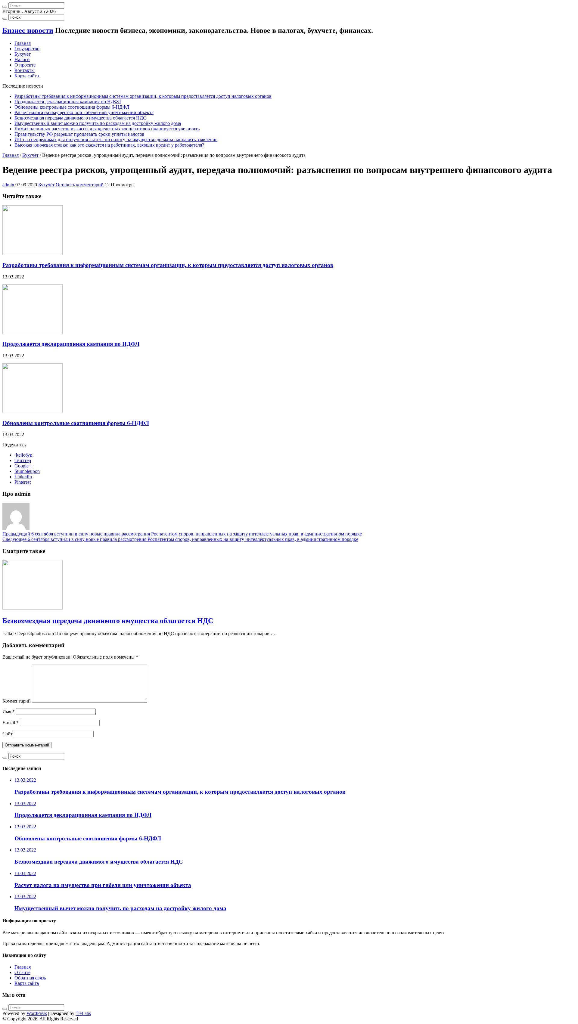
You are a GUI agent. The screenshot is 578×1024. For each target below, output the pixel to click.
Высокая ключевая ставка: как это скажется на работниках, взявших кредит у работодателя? (109, 144)
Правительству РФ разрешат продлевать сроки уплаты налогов (79, 134)
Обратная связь (30, 977)
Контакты (24, 70)
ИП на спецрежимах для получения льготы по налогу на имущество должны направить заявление (115, 139)
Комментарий (16, 700)
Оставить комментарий (80, 184)
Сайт (7, 733)
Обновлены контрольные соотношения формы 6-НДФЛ (71, 107)
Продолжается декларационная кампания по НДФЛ (67, 101)
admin (8, 184)
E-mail (10, 722)
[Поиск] (4, 7)
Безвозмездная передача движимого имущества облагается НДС (80, 117)
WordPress (36, 1013)
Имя (8, 711)
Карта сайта (26, 75)
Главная (22, 43)
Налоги (22, 59)
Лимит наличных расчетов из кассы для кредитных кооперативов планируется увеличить (107, 128)
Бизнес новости (27, 30)
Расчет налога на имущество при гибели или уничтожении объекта (84, 112)
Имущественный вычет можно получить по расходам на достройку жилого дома (97, 123)
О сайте (22, 972)
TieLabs (83, 1013)
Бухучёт (22, 54)
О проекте (25, 64)
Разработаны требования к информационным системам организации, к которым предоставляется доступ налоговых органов (143, 96)
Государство (26, 48)
